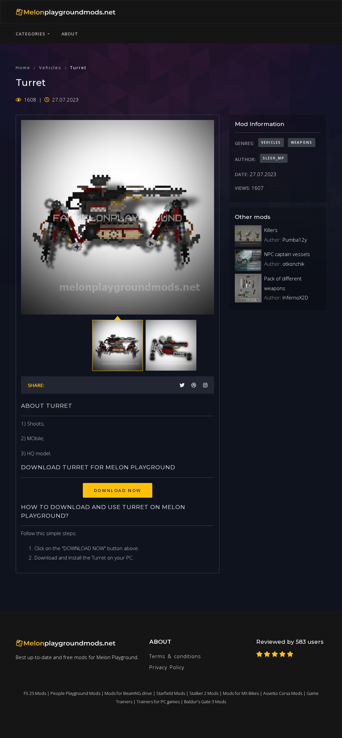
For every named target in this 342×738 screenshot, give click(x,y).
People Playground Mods (75, 693)
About (69, 34)
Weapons (301, 142)
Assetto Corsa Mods (282, 693)
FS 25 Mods (35, 693)
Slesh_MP (274, 158)
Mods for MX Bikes (241, 693)
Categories (31, 34)
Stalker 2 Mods (203, 693)
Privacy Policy (166, 667)
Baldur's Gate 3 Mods (205, 702)
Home (23, 68)
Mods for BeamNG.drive (128, 693)
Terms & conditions (175, 656)
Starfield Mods (170, 693)
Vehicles (50, 68)
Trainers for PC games (158, 702)
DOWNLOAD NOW (117, 490)
